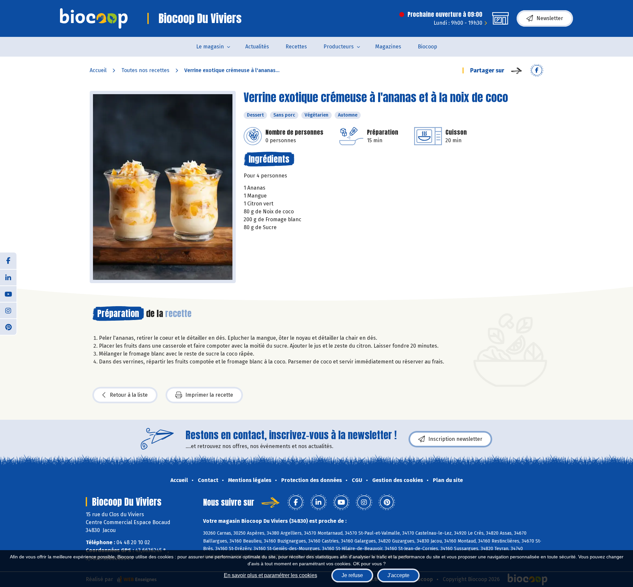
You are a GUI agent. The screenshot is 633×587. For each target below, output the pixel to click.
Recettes (296, 46)
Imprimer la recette (209, 395)
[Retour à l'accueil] (94, 18)
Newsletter (549, 18)
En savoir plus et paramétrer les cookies (270, 575)
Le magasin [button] (210, 46)
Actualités (257, 46)
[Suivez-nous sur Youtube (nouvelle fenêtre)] (8, 293)
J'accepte (398, 575)
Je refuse (352, 575)
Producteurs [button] (338, 46)
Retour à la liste (129, 395)
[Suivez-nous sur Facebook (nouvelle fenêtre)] (8, 261)
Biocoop (427, 46)
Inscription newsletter (455, 439)
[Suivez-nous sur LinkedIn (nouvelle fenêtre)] (8, 277)
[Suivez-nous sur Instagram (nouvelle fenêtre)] (8, 310)
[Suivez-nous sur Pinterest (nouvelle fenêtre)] (8, 326)
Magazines (388, 46)
